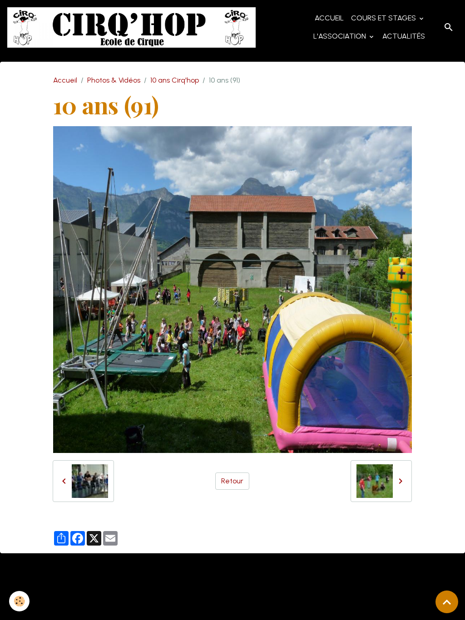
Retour (232, 481)
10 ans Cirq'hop (174, 80)
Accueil (329, 18)
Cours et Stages (384, 18)
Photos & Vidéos (113, 80)
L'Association (340, 36)
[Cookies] (19, 601)
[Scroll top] (446, 601)
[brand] (131, 27)
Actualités (403, 36)
